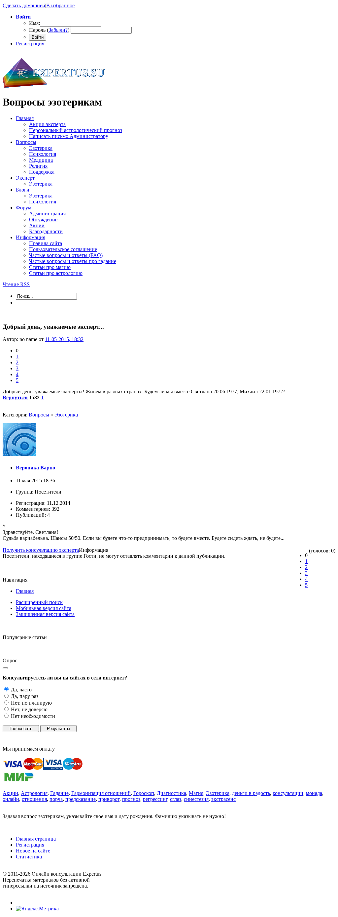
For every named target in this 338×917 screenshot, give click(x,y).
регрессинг (155, 799)
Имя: (34, 23)
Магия (196, 793)
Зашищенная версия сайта (45, 614)
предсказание (80, 799)
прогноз (131, 799)
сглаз (175, 799)
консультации (288, 793)
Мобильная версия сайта (43, 608)
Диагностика (171, 793)
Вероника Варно (35, 467)
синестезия (196, 799)
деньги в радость (251, 793)
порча (56, 799)
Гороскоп (143, 793)
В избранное (60, 5)
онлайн (11, 799)
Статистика (29, 856)
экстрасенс (223, 799)
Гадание (59, 793)
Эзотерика (66, 414)
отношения (34, 799)
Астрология (34, 793)
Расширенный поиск (39, 602)
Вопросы (39, 414)
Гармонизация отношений (101, 793)
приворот (108, 799)
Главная (25, 591)
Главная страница (36, 839)
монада (314, 793)
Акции (10, 793)
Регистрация (30, 43)
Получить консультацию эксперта (41, 550)
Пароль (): (50, 30)
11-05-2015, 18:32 (64, 339)
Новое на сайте (33, 850)
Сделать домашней (24, 5)
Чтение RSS (16, 284)
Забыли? (58, 30)
